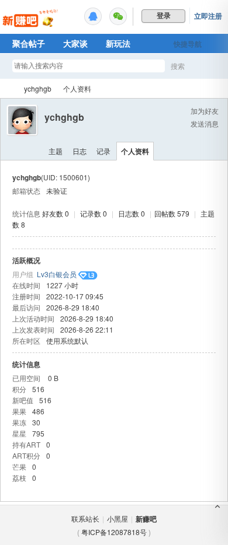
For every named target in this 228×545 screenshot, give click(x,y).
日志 (79, 151)
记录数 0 (93, 213)
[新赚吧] (31, 26)
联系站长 (85, 518)
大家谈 (75, 43)
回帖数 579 (171, 213)
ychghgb (37, 88)
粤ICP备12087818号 (114, 532)
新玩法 (118, 43)
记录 (103, 151)
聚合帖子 (28, 43)
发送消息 (205, 123)
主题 (56, 151)
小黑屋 (117, 518)
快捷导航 (188, 44)
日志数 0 (131, 213)
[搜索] (212, 66)
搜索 (178, 66)
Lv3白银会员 (57, 274)
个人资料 (135, 151)
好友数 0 (55, 213)
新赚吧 (7, 88)
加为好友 (205, 111)
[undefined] (93, 16)
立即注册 (208, 16)
